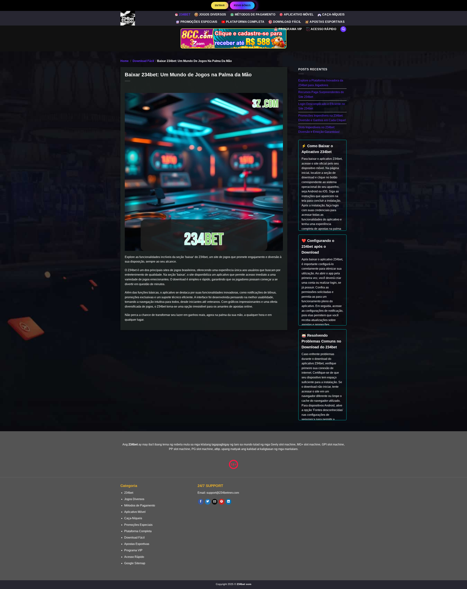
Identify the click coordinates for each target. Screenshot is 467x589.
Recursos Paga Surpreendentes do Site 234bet (321, 94)
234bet (184, 14)
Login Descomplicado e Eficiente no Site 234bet (321, 106)
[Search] (343, 29)
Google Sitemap (134, 563)
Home (124, 60)
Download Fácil (287, 21)
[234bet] (131, 18)
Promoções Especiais (198, 21)
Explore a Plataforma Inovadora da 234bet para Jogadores (320, 83)
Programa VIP (290, 29)
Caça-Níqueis (333, 14)
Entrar (220, 5)
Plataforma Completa (245, 21)
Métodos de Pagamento (255, 14)
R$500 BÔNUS (242, 5)
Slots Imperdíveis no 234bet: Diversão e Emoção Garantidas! (318, 129)
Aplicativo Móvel (299, 14)
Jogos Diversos (212, 14)
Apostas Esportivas (327, 21)
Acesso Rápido (323, 29)
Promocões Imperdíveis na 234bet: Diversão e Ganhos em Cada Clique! (322, 118)
